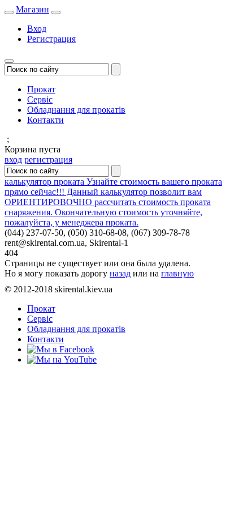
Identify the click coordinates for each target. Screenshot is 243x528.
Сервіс (40, 99)
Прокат (41, 89)
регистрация (48, 159)
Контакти (45, 120)
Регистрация (51, 39)
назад (120, 273)
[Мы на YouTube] (62, 359)
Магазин (32, 9)
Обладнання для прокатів (76, 109)
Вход (36, 28)
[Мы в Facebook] (60, 349)
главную (177, 273)
